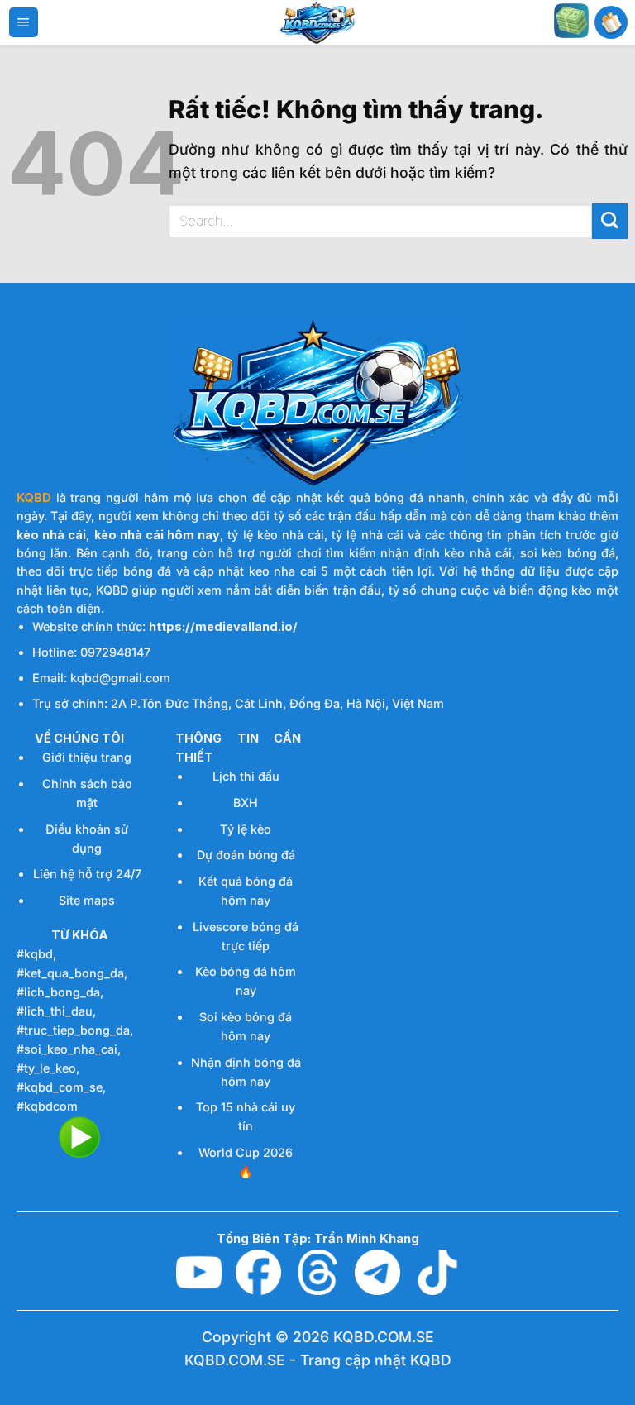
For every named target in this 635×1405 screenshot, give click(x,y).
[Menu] (23, 22)
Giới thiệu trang (86, 757)
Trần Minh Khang (366, 1238)
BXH (245, 803)
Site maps (87, 900)
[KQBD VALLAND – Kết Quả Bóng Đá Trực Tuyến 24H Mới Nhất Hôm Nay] (317, 22)
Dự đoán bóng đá (246, 855)
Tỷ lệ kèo (245, 829)
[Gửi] (610, 221)
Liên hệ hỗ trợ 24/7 (87, 874)
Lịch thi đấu (245, 776)
